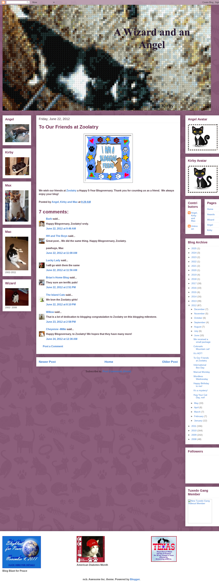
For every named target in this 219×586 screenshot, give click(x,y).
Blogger (135, 579)
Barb (49, 218)
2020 (194, 270)
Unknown (194, 227)
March (197, 411)
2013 (194, 301)
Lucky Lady (53, 260)
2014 (194, 296)
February (199, 416)
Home (109, 361)
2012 (194, 305)
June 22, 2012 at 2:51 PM (61, 287)
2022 (194, 261)
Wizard (210, 219)
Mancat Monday (202, 372)
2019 (194, 274)
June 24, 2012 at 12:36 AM (61, 339)
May (196, 403)
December (199, 309)
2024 (194, 252)
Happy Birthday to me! (201, 384)
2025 (194, 248)
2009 (194, 435)
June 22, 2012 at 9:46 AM (61, 228)
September (200, 322)
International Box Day (200, 366)
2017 (194, 283)
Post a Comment (53, 346)
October (198, 318)
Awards (211, 214)
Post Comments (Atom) (117, 371)
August (198, 326)
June (197, 335)
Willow (50, 312)
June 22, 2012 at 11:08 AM (61, 253)
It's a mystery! (201, 390)
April (196, 407)
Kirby (209, 230)
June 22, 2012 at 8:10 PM (61, 304)
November (199, 313)
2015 (194, 292)
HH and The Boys (56, 236)
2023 (194, 257)
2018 (194, 279)
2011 (194, 426)
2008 (194, 439)
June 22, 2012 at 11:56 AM (61, 270)
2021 (194, 266)
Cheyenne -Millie (56, 329)
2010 (194, 430)
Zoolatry (71, 190)
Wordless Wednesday (201, 377)
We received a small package (202, 340)
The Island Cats (55, 294)
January (198, 420)
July (196, 331)
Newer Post (47, 361)
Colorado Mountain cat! (202, 347)
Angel (210, 225)
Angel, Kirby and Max (194, 216)
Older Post (170, 361)
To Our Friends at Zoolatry (201, 359)
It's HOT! (198, 353)
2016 (194, 288)
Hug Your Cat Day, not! (200, 396)
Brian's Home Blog (57, 277)
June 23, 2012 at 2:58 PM (61, 321)
